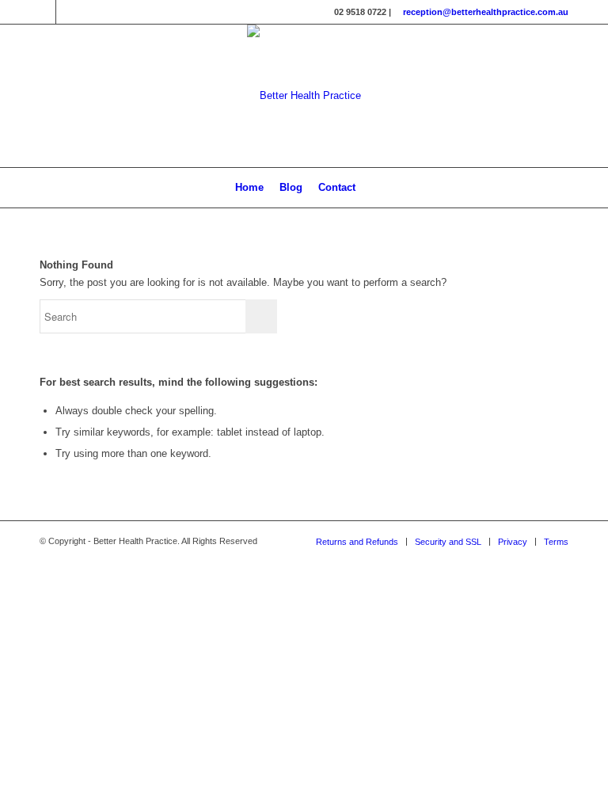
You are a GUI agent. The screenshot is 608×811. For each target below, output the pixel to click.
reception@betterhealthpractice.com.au (485, 12)
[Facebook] (43, 12)
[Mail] (68, 12)
